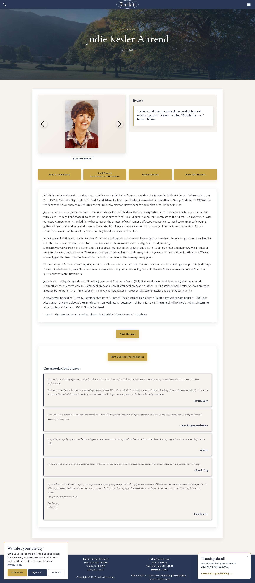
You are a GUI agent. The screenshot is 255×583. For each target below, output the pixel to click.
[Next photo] (119, 124)
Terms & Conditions (159, 575)
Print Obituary (127, 334)
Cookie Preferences (159, 579)
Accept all (17, 572)
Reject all (37, 572)
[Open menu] (248, 4)
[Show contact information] (5, 4)
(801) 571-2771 (96, 569)
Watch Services (150, 174)
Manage (56, 572)
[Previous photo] (43, 124)
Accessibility (179, 575)
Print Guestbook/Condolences (127, 356)
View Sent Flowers (195, 174)
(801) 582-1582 (159, 569)
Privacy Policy (15, 564)
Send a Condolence (59, 174)
